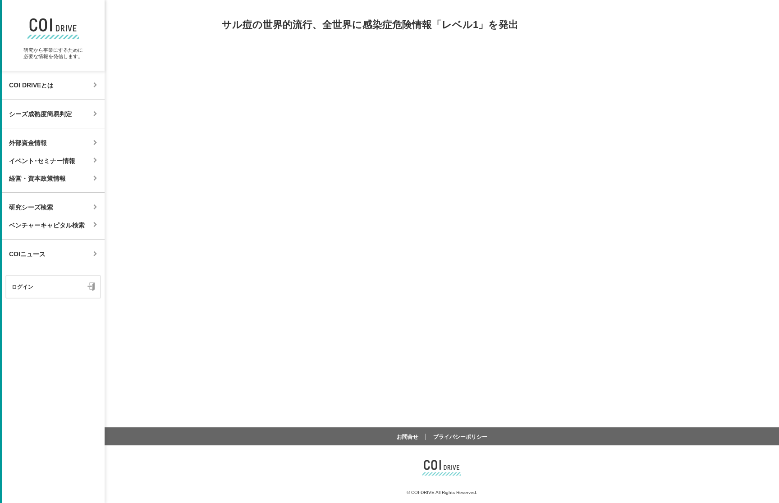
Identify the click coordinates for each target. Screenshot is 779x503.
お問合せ (407, 437)
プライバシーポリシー (460, 437)
